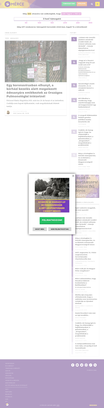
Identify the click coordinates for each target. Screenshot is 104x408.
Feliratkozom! (52, 220)
